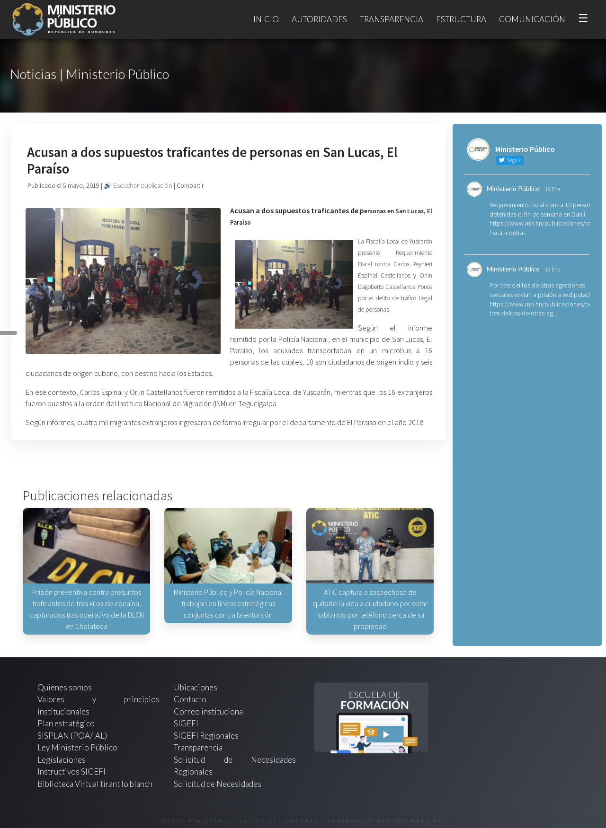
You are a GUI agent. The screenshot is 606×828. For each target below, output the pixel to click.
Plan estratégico (66, 723)
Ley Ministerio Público (77, 747)
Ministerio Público (513, 188)
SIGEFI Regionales (206, 736)
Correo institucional (209, 711)
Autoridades (319, 19)
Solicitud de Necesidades (217, 784)
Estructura (461, 19)
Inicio (266, 19)
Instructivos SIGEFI (71, 771)
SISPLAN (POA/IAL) (72, 736)
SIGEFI (186, 723)
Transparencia (391, 19)
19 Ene (552, 188)
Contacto (190, 699)
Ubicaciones (195, 687)
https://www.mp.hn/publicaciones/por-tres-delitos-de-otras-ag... (543, 309)
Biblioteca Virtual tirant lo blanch (94, 784)
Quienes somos (64, 687)
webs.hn (427, 821)
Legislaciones (61, 760)
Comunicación (532, 19)
